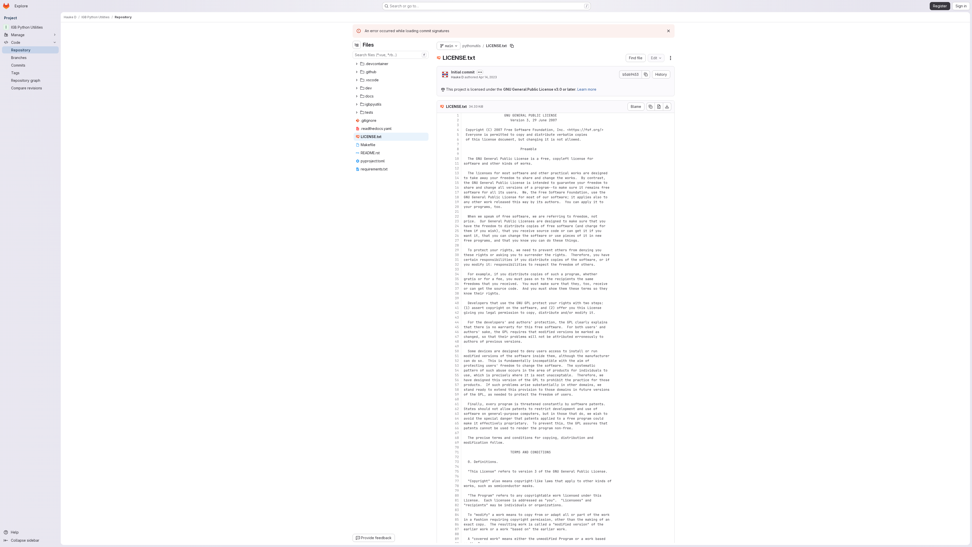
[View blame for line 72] (441, 457)
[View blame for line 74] (441, 466)
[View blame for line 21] (441, 211)
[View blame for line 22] (441, 216)
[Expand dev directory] (357, 88)
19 (457, 202)
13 (457, 173)
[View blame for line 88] (441, 534)
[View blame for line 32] (441, 264)
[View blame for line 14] (441, 177)
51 (457, 356)
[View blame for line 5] (441, 134)
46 (457, 332)
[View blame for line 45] (441, 327)
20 (457, 207)
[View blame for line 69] (441, 442)
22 (457, 216)
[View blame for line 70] (441, 447)
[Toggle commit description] (480, 72)
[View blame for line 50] (441, 351)
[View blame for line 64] (441, 418)
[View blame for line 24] (441, 226)
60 (457, 399)
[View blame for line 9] (441, 153)
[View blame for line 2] (441, 120)
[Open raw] (659, 107)
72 (457, 457)
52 (457, 361)
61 (457, 404)
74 (457, 466)
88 (457, 534)
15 (457, 183)
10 (457, 159)
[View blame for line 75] (441, 471)
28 (457, 245)
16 (457, 187)
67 (457, 433)
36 (457, 284)
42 (457, 312)
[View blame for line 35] (441, 279)
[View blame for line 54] (441, 370)
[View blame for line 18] (441, 197)
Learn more (586, 89)
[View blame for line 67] (441, 433)
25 (457, 231)
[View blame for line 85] (441, 519)
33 (457, 269)
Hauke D (457, 77)
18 (457, 197)
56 (457, 380)
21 (457, 211)
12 (457, 168)
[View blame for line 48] (441, 341)
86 (457, 524)
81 (457, 500)
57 (457, 385)
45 (457, 327)
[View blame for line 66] (441, 428)
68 (457, 438)
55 (457, 375)
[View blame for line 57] (441, 384)
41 (457, 308)
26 (457, 235)
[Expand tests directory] (357, 112)
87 (457, 529)
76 (457, 476)
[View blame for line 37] (441, 288)
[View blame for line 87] (441, 529)
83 (457, 510)
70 (457, 447)
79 (457, 491)
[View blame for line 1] (441, 115)
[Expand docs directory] (357, 96)
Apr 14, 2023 (488, 77)
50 (457, 351)
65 (457, 423)
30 (457, 255)
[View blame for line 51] (441, 356)
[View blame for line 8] (441, 149)
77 (457, 481)
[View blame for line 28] (441, 245)
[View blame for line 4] (441, 129)
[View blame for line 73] (441, 461)
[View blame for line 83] (441, 509)
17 (457, 192)
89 (457, 539)
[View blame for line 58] (441, 389)
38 (457, 293)
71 (457, 452)
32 (457, 264)
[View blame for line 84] (441, 514)
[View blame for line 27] (441, 240)
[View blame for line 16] (441, 187)
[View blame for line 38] (441, 293)
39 (457, 298)
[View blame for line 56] (441, 380)
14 (457, 178)
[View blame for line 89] (441, 538)
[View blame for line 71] (441, 452)
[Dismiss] (668, 31)
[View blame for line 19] (441, 202)
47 (457, 337)
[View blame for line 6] (441, 139)
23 (457, 221)
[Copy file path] (512, 46)
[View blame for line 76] (441, 476)
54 (457, 370)
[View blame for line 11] (441, 163)
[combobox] (391, 55)
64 (457, 418)
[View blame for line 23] (441, 221)
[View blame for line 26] (441, 235)
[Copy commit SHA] (646, 74)
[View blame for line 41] (441, 307)
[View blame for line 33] (441, 269)
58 (457, 389)
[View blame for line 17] (441, 192)
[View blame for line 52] (441, 360)
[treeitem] (391, 64)
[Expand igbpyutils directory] (357, 104)
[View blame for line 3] (441, 125)
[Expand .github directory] (357, 72)
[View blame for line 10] (441, 158)
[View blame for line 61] (441, 404)
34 (457, 274)
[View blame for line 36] (441, 283)
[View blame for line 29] (441, 250)
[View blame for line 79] (441, 490)
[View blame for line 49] (441, 346)
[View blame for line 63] (441, 413)
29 (457, 250)
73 (457, 462)
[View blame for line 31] (441, 259)
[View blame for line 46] (441, 331)
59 (457, 394)
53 (457, 365)
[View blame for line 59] (441, 394)
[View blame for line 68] (441, 437)
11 (457, 163)
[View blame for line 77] (441, 481)
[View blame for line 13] (441, 173)
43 (457, 317)
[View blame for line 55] (441, 375)
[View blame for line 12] (441, 168)
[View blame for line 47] (441, 336)
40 (457, 303)
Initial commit (463, 72)
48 (457, 341)
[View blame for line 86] (441, 524)
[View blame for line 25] (441, 230)
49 (457, 346)
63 (457, 414)
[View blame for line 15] (441, 182)
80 (457, 495)
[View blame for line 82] (441, 505)
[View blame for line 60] (441, 399)
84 (457, 515)
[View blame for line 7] (441, 144)
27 (457, 240)
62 (457, 409)
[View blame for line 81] (441, 500)
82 (457, 505)
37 (457, 288)
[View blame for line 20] (441, 206)
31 (457, 260)
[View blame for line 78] (441, 485)
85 (457, 519)
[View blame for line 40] (441, 303)
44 (457, 322)
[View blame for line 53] (441, 365)
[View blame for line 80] (441, 495)
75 (457, 471)
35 (457, 279)
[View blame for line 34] (441, 274)
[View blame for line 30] (441, 254)
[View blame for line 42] (441, 312)
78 (457, 486)
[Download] (667, 107)
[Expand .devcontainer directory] (357, 64)
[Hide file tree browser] (357, 45)
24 (457, 226)
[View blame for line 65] (441, 423)
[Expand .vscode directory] (357, 80)
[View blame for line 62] (441, 408)
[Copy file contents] (650, 107)
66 (457, 428)
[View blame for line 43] (441, 317)
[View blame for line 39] (441, 298)
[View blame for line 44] (441, 322)
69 (457, 442)
